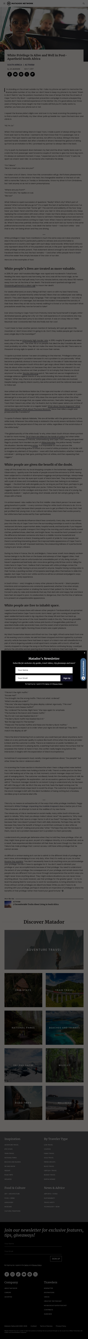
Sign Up (66, 678)
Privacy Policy (57, 684)
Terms (47, 684)
